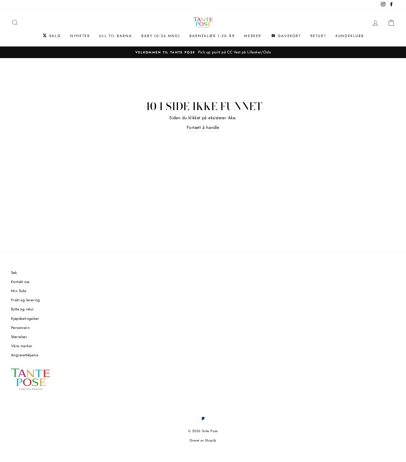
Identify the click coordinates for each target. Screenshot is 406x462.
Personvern (20, 327)
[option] (203, 52)
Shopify (210, 440)
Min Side (18, 291)
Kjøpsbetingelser (25, 318)
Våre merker (21, 346)
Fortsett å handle (203, 127)
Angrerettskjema (24, 355)
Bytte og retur (22, 309)
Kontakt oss (20, 281)
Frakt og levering (25, 300)
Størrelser (19, 336)
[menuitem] (51, 36)
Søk (14, 272)
